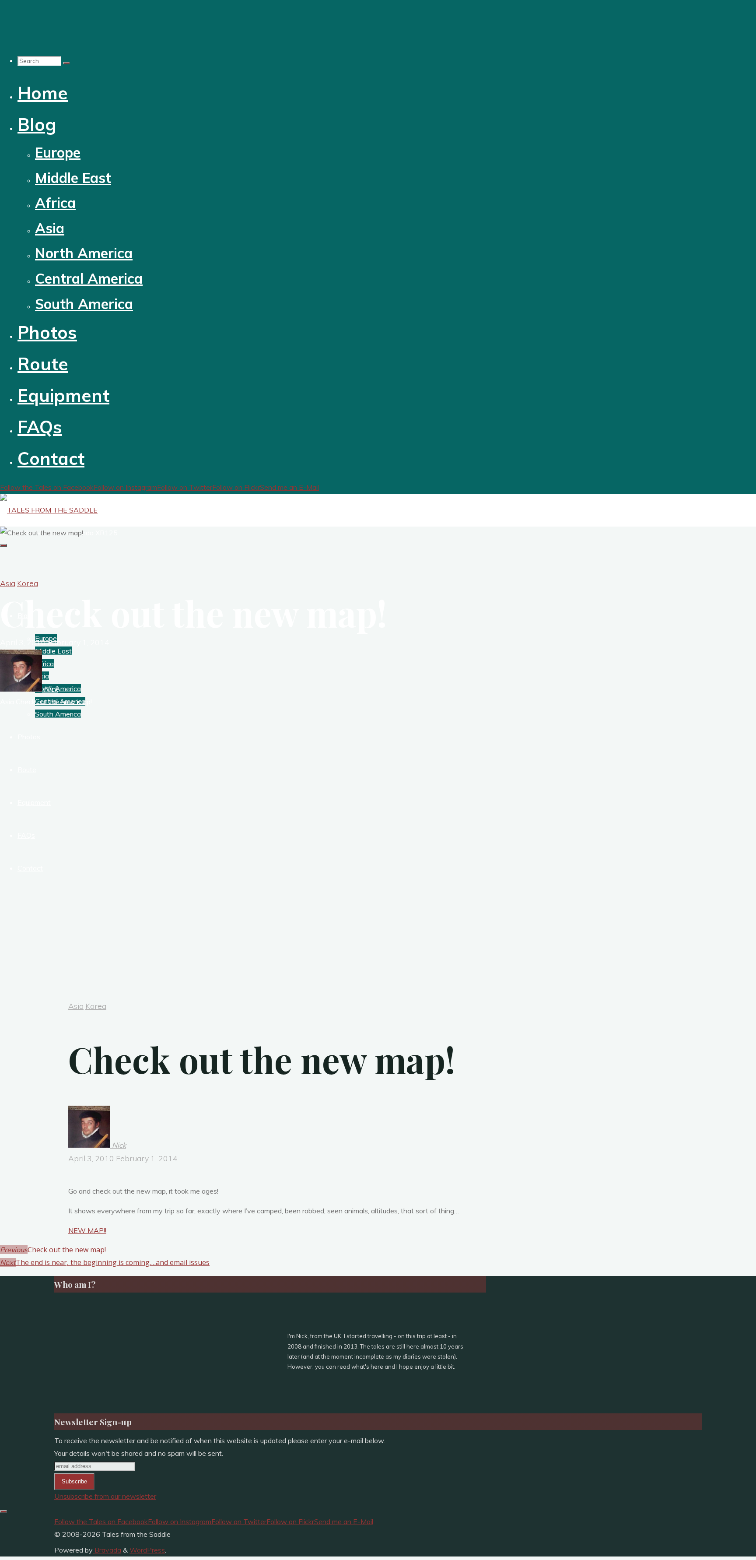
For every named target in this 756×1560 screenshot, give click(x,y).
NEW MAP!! (87, 1230)
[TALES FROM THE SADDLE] (49, 510)
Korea (27, 583)
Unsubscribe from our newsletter (105, 1496)
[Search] (66, 63)
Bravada (107, 1550)
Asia (7, 583)
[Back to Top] (3, 1511)
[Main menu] (3, 545)
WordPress (147, 1550)
